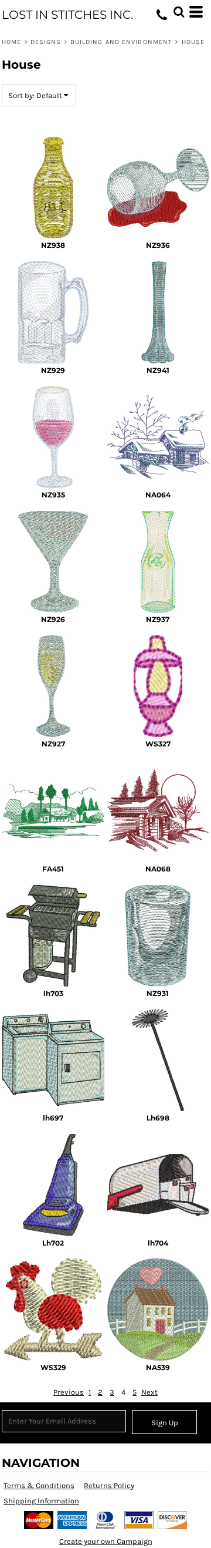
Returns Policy (109, 1485)
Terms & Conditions (39, 1485)
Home (11, 42)
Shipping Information (41, 1500)
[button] (179, 12)
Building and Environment (121, 42)
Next (149, 1392)
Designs (46, 42)
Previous (68, 1392)
